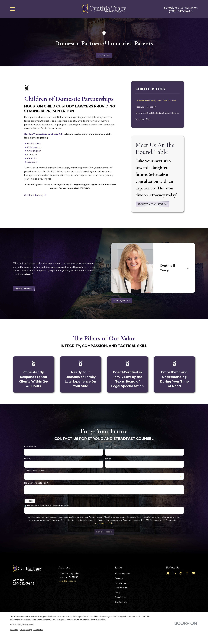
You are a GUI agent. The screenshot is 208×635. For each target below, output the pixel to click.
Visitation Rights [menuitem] (144, 119)
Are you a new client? (35, 470)
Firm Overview (122, 573)
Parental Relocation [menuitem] (146, 107)
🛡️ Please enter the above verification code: (46, 505)
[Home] (104, 9)
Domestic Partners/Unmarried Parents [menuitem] (156, 100)
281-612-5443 (24, 583)
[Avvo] (167, 573)
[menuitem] (14, 629)
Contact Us (104, 55)
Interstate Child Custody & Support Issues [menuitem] (157, 113)
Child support (34, 151)
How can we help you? (36, 483)
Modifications (34, 143)
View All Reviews (23, 288)
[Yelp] (180, 573)
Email (108, 458)
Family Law (121, 583)
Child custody (34, 147)
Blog (117, 592)
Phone (27, 458)
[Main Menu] (12, 9)
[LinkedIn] (174, 573)
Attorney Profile (121, 300)
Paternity (32, 158)
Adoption (32, 162)
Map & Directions (67, 581)
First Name (30, 446)
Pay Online (120, 597)
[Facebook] (187, 573)
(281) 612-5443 (181, 11)
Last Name (110, 446)
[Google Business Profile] (193, 573)
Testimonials (122, 587)
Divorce (119, 578)
